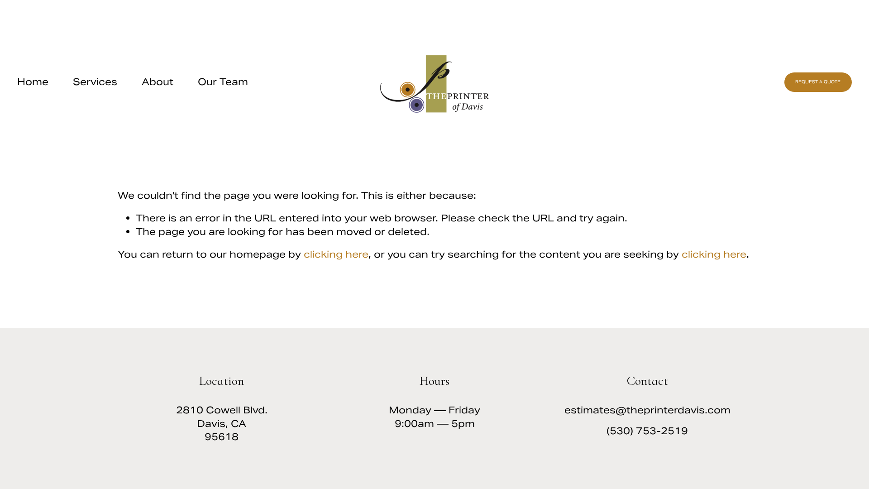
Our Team (223, 82)
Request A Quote (817, 82)
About (157, 82)
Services (95, 82)
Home (32, 82)
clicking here (336, 254)
